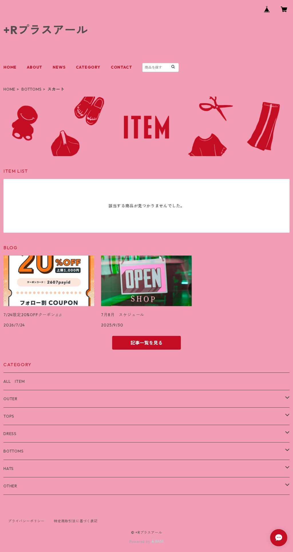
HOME (10, 67)
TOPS (8, 416)
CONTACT (121, 67)
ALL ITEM (14, 381)
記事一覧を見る (146, 343)
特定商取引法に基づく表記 (76, 521)
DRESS (10, 433)
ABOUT (34, 67)
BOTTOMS (31, 89)
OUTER (10, 398)
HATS (8, 468)
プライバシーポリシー (26, 521)
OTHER (10, 486)
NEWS (59, 67)
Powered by (140, 541)
